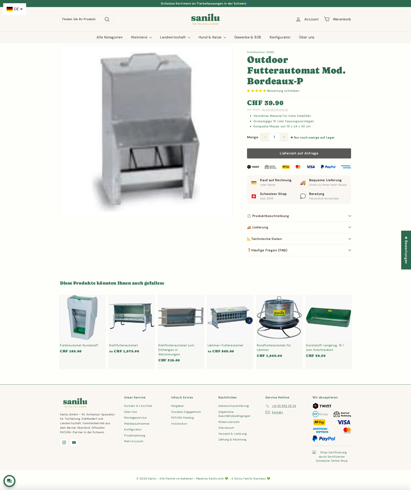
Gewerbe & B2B (247, 37)
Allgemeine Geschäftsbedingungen (234, 414)
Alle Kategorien (110, 37)
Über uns (306, 37)
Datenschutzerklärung (233, 406)
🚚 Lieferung (257, 227)
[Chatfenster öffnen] (9, 481)
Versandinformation (275, 109)
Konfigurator (280, 37)
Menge (252, 137)
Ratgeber (177, 406)
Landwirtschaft (173, 37)
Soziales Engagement (186, 412)
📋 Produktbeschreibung (268, 216)
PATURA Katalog (182, 417)
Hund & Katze (211, 37)
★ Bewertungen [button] (406, 250)
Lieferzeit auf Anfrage (299, 153)
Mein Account (133, 441)
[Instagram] (64, 443)
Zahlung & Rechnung (232, 439)
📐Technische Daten (264, 239)
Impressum (226, 428)
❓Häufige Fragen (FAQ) (267, 250)
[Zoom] (146, 132)
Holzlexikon (179, 423)
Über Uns (130, 412)
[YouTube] (74, 443)
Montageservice (135, 417)
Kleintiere (140, 37)
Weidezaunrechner (137, 423)
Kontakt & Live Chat (138, 406)
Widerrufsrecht (229, 422)
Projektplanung (134, 435)
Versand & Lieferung (232, 434)
